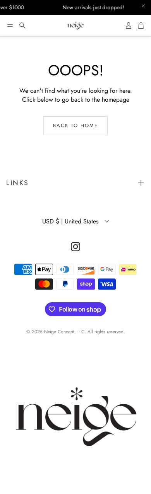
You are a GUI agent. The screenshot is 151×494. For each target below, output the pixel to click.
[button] (10, 25)
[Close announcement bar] (143, 6)
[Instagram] (75, 246)
